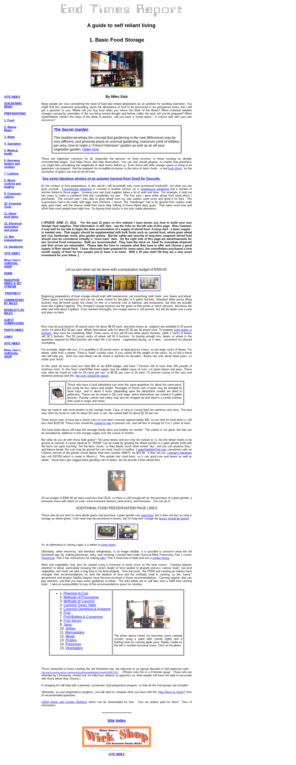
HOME (8, 273)
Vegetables (74, 648)
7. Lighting (11, 173)
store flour (147, 515)
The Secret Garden (71, 129)
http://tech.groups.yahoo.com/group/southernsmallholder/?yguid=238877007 (80, 672)
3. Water (9, 137)
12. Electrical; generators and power (13, 227)
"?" (171, 692)
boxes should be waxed (174, 518)
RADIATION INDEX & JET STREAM (13, 283)
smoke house (160, 558)
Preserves (73, 644)
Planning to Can (75, 593)
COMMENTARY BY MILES (14, 301)
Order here (90, 149)
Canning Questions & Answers (87, 609)
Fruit (66, 613)
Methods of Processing (81, 597)
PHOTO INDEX (14, 330)
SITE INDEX (12, 96)
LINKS (8, 336)
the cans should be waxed (92, 375)
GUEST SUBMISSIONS (14, 321)
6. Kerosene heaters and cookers (12, 164)
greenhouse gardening (155, 189)
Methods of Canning (78, 601)
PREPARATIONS (15, 113)
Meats (70, 636)
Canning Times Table (79, 605)
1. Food (9, 120)
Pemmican (48, 558)
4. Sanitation (12, 143)
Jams (67, 624)
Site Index (116, 720)
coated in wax (102, 423)
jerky (103, 558)
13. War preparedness (13, 238)
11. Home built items (11, 215)
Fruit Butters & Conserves (83, 617)
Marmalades (74, 632)
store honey (108, 544)
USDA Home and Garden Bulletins (64, 702)
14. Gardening (13, 246)
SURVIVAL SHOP (11, 265)
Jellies (70, 628)
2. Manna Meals (10, 128)
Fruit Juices (72, 620)
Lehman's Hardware (179, 452)
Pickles (71, 640)
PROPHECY (12, 293)
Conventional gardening (77, 189)
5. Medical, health (11, 152)
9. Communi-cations (12, 195)
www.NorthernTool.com (152, 449)
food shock (175, 168)
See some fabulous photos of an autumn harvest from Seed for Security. (101, 178)
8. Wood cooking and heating (12, 183)
